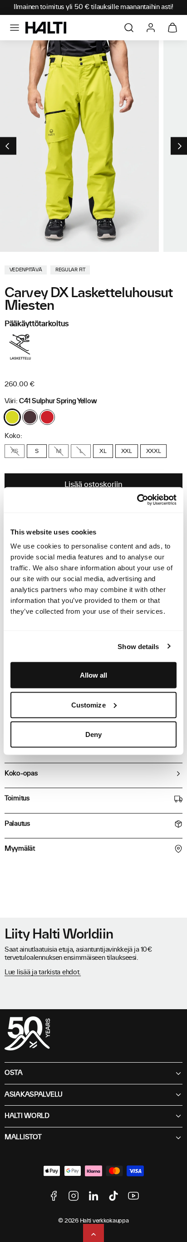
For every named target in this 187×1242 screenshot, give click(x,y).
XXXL (153, 451)
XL (102, 451)
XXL (126, 451)
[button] (14, 28)
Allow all (94, 675)
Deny (93, 734)
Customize (88, 704)
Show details (138, 646)
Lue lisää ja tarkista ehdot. (43, 972)
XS (14, 451)
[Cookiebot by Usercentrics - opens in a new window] (137, 500)
